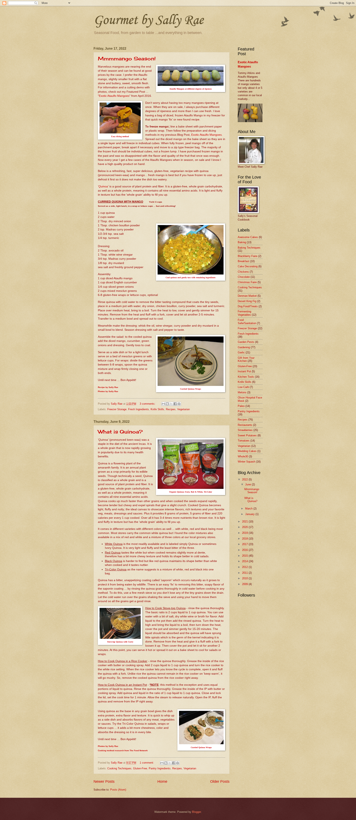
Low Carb (243, 387)
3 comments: (148, 403)
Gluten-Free (140, 768)
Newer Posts (104, 781)
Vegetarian (183, 409)
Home (162, 781)
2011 (245, 572)
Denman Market (247, 295)
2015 (245, 555)
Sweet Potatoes (247, 435)
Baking (242, 242)
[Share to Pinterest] (179, 404)
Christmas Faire (247, 282)
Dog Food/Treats (248, 306)
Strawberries (245, 430)
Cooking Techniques (119, 768)
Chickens (243, 271)
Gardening (244, 347)
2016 (245, 549)
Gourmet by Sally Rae (148, 19)
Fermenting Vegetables (244, 313)
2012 (245, 567)
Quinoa (103, 186)
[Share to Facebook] (175, 404)
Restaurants (245, 424)
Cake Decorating (248, 266)
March (249, 508)
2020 (245, 527)
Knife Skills (157, 409)
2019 (245, 532)
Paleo (241, 406)
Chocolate (244, 276)
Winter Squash (246, 461)
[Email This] (163, 404)
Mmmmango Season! (127, 58)
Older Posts (220, 781)
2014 (245, 561)
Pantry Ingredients (160, 768)
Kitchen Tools (246, 376)
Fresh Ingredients (138, 409)
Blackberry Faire (247, 256)
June (248, 484)
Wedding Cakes (247, 451)
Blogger (196, 811)
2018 (245, 538)
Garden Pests (246, 341)
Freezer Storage (116, 409)
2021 (245, 521)
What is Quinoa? (120, 432)
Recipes (171, 409)
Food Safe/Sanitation (247, 321)
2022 (245, 479)
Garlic (241, 352)
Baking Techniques (249, 247)
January (250, 514)
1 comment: (147, 762)
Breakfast (243, 261)
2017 (245, 544)
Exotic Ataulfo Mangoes (114, 95)
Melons (242, 392)
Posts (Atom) (118, 789)
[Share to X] (171, 404)
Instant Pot (244, 371)
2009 (245, 584)
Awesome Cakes (248, 237)
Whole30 (243, 456)
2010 (245, 578)
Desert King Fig (247, 301)
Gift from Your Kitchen (246, 359)
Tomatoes (243, 440)
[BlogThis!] (167, 404)
